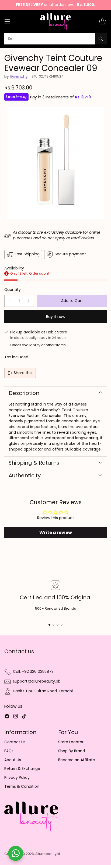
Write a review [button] (55, 532)
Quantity (12, 289)
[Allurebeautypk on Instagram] (15, 717)
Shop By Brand (71, 751)
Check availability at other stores (38, 345)
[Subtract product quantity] (9, 301)
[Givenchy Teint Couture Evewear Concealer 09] (55, 163)
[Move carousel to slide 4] (62, 625)
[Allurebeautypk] (55, 21)
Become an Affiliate (76, 760)
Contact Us (15, 742)
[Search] (101, 38)
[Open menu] (7, 21)
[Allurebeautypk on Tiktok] (24, 717)
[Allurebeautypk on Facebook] (7, 717)
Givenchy (19, 76)
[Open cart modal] (102, 21)
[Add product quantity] (29, 301)
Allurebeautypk (48, 853)
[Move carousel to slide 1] (49, 625)
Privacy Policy (17, 777)
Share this (23, 372)
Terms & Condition (21, 786)
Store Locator (71, 742)
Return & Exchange (22, 768)
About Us (12, 760)
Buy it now (55, 316)
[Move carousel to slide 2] (53, 625)
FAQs (8, 751)
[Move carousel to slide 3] (57, 625)
